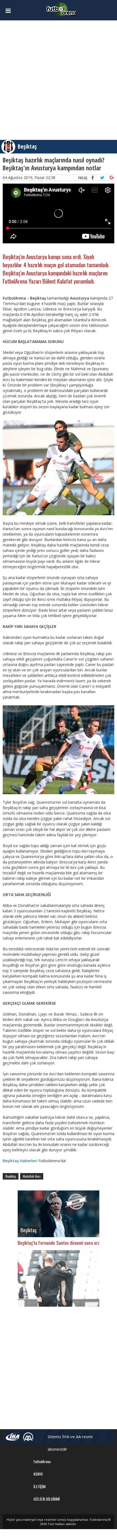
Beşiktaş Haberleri (20, 1160)
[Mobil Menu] (11, 10)
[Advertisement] (58, 80)
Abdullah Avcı (32, 1176)
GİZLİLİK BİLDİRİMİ (46, 1499)
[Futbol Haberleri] (61, 9)
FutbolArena (42, 1461)
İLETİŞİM (39, 1486)
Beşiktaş (27, 146)
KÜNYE (38, 1474)
